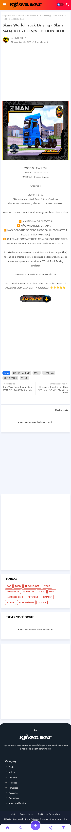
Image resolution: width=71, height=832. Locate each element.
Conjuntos (13, 793)
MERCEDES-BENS (15, 597)
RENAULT (47, 597)
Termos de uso (27, 814)
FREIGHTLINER (32, 586)
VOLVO (42, 602)
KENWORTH (13, 591)
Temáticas (13, 787)
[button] (60, 4)
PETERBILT (33, 597)
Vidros (12, 772)
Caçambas (14, 798)
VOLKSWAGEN (26, 602)
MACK (42, 591)
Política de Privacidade (49, 814)
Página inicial (8, 15)
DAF (9, 586)
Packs (11, 767)
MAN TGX (48, 372)
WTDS (21, 15)
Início (13, 814)
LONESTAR (28, 591)
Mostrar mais (61, 410)
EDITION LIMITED (21, 372)
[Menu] (4, 4)
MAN (36, 372)
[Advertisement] (35, 73)
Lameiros (13, 777)
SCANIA (11, 602)
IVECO (47, 586)
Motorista (13, 782)
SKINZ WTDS (10, 378)
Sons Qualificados (17, 803)
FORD (18, 586)
